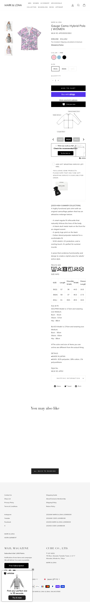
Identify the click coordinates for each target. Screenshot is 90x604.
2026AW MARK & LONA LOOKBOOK (58, 514)
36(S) (55, 69)
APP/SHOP (59, 7)
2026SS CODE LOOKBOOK (55, 526)
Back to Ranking (46, 471)
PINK (54, 57)
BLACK (64, 57)
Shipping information (68, 378)
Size (53, 64)
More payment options (68, 100)
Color (57, 53)
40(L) (73, 69)
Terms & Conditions (10, 506)
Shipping (63, 42)
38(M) (64, 69)
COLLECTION (31, 7)
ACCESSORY (44, 3)
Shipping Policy (57, 45)
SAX (59, 57)
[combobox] (68, 139)
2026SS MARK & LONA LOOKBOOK (58, 522)
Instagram (7, 514)
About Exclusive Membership (56, 499)
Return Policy (50, 506)
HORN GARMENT (10, 537)
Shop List (7, 499)
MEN (29, 3)
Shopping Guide (51, 495)
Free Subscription (16, 566)
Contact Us (8, 495)
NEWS (51, 7)
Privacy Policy (9, 502)
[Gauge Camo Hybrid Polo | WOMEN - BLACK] (17, 450)
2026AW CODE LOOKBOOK (56, 518)
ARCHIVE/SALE (56, 3)
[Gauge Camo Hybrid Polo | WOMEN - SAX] (14, 450)
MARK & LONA (56, 22)
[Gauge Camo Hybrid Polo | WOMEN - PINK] (11, 450)
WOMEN (36, 3)
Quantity (56, 76)
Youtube (7, 518)
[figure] (53, 139)
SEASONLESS (43, 7)
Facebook (7, 522)
